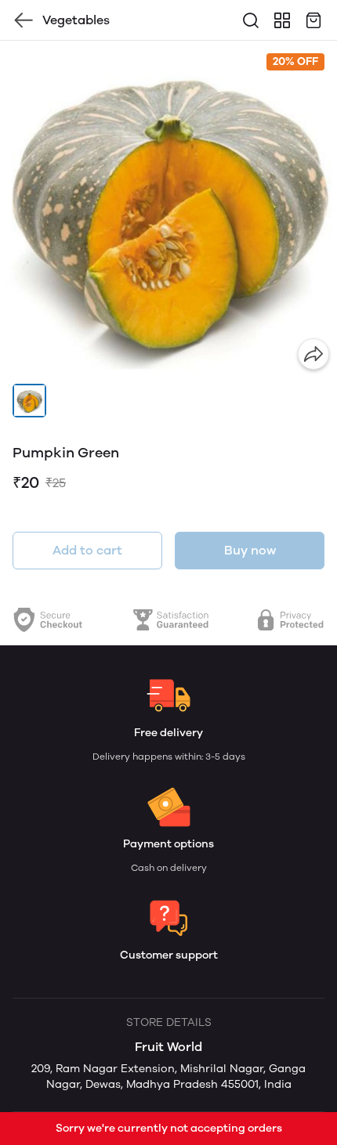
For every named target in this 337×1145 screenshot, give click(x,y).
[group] (168, 209)
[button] (29, 400)
